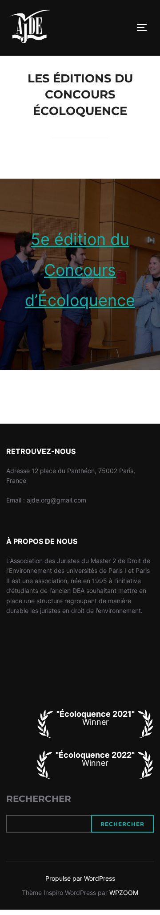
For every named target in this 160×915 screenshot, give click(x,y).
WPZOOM (123, 892)
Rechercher (38, 798)
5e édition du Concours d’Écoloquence (80, 269)
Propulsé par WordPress (80, 878)
